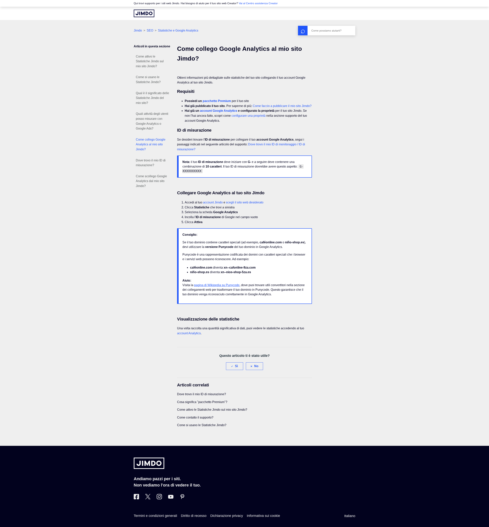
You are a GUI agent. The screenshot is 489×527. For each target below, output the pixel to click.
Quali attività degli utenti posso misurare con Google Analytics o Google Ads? (152, 121)
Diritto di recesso (193, 516)
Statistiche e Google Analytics (178, 30)
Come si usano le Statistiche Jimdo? (148, 79)
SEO (150, 30)
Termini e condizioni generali (155, 516)
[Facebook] (136, 498)
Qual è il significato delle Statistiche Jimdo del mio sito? (152, 97)
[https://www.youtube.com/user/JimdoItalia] (170, 498)
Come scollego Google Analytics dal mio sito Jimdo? (151, 181)
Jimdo (138, 30)
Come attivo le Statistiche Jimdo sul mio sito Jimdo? (150, 61)
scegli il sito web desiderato (244, 202)
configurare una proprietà (249, 115)
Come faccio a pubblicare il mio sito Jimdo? (282, 106)
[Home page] (144, 13)
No (256, 366)
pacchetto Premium (217, 101)
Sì (236, 366)
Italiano (349, 516)
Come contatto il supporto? (195, 417)
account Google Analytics (218, 110)
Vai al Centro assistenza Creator (258, 3)
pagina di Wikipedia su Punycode (217, 285)
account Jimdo (213, 202)
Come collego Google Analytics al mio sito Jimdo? (150, 144)
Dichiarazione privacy (226, 516)
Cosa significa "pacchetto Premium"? (202, 402)
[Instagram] (159, 498)
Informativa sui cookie (263, 516)
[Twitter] (148, 498)
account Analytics (189, 333)
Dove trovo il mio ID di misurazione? (151, 163)
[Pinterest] (182, 498)
